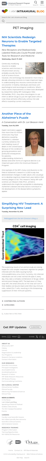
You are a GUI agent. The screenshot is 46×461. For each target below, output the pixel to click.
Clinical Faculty (7, 389)
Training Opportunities (10, 432)
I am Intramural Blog (9, 402)
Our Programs (7, 355)
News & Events (8, 398)
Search (26, 458)
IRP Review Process (9, 379)
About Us (6, 343)
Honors (4, 350)
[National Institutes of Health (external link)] (18, 442)
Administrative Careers (10, 424)
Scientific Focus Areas (9, 365)
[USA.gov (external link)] (31, 442)
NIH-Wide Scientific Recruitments (14, 419)
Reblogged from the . (21, 218)
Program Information (9, 430)
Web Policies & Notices (35, 454)
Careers (5, 415)
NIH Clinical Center (10, 385)
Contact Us (18, 450)
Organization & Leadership (11, 352)
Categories (9, 305)
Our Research (8, 363)
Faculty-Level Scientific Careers (13, 417)
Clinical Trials (6, 394)
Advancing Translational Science (13, 391)
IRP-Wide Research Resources (12, 377)
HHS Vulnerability (14, 454)
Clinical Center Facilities (10, 387)
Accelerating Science (9, 372)
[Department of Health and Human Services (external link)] (10, 442)
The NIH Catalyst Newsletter (12, 409)
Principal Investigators (10, 367)
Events (4, 411)
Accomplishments (8, 370)
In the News (6, 400)
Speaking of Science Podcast (12, 404)
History (4, 348)
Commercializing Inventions (12, 381)
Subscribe (35, 327)
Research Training (10, 427)
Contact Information (9, 359)
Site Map (20, 458)
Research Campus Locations (12, 357)
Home (10, 450)
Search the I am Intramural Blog (14, 17)
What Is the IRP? (8, 346)
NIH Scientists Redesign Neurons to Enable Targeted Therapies (21, 41)
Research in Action (8, 374)
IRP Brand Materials (31, 450)
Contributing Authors (14, 301)
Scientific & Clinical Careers (11, 422)
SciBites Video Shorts (9, 406)
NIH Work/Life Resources (11, 434)
